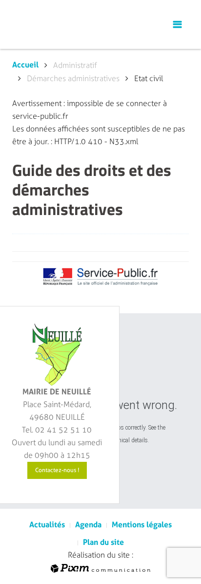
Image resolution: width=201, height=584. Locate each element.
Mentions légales (142, 524)
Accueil (25, 64)
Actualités (47, 524)
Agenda (88, 524)
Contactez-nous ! (57, 470)
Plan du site (103, 542)
